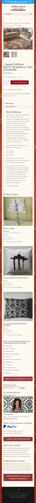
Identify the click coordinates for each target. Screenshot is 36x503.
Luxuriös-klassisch (8, 351)
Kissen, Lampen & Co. (14, 23)
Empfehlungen (7, 346)
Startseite (5, 23)
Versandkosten (18, 77)
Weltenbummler (8, 362)
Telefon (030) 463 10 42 (10, 418)
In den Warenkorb (19, 82)
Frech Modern (7, 365)
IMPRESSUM (24, 495)
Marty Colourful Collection (11, 370)
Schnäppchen (7, 373)
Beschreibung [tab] (9, 103)
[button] (29, 30)
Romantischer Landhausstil (11, 354)
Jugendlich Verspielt (9, 348)
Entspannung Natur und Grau (12, 359)
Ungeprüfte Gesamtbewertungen (12, 233)
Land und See (7, 357)
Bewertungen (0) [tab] (10, 106)
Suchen (22, 388)
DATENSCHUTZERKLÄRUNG (18, 497)
